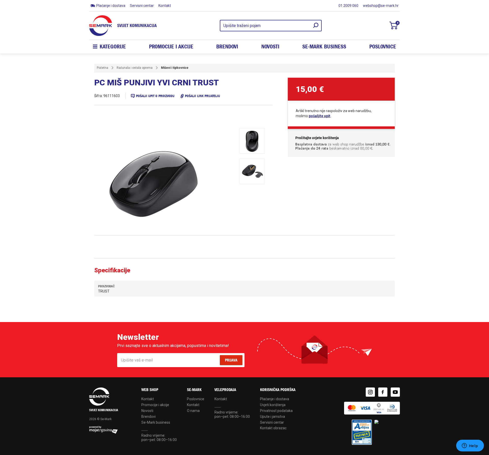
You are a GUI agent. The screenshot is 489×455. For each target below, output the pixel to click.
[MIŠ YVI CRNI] (168, 181)
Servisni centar (142, 5)
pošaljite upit (319, 116)
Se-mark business (324, 46)
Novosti (270, 46)
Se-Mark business (155, 422)
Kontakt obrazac (273, 428)
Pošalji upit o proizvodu (155, 96)
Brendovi (227, 46)
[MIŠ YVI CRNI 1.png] (252, 141)
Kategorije (113, 46)
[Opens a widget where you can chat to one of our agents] (470, 446)
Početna (102, 68)
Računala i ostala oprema (135, 68)
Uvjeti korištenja (273, 405)
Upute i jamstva (272, 416)
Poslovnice (382, 46)
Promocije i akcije (171, 46)
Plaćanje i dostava (110, 5)
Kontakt (164, 5)
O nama (193, 411)
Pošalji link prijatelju (202, 96)
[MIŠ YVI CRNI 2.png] (252, 171)
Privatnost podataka (276, 411)
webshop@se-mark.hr (381, 5)
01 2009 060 (348, 5)
